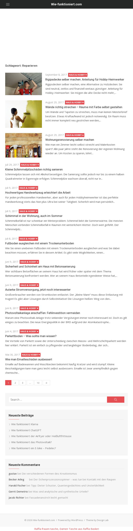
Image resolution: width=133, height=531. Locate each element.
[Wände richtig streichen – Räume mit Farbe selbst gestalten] (23, 114)
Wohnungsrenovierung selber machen (69, 139)
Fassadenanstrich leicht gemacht (48, 497)
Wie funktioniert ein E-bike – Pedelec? (33, 448)
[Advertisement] (66, 34)
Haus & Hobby (77, 74)
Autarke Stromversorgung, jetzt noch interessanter (38, 289)
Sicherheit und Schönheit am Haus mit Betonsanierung (40, 266)
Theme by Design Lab (97, 520)
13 (38, 382)
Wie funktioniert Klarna (24, 424)
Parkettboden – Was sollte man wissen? (30, 336)
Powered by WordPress (70, 520)
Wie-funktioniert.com (66, 4)
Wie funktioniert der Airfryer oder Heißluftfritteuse (41, 436)
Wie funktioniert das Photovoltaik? (31, 442)
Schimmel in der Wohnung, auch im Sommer (34, 216)
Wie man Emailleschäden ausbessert (28, 359)
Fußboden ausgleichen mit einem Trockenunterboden (39, 243)
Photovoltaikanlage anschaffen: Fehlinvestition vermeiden (42, 313)
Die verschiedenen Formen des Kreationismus (49, 473)
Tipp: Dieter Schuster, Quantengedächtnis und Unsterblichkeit (67, 485)
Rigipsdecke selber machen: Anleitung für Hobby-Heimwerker (84, 79)
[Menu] (7, 4)
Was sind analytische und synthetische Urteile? (60, 491)
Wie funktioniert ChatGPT (26, 430)
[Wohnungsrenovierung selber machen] (23, 145)
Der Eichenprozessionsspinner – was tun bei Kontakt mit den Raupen (74, 479)
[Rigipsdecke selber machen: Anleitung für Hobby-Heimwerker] (23, 84)
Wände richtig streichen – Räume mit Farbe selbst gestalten (83, 107)
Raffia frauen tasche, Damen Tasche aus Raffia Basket (66, 528)
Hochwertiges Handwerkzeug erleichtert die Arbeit (37, 192)
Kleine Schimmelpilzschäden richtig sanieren (34, 169)
